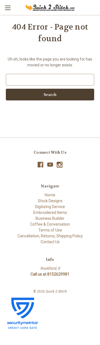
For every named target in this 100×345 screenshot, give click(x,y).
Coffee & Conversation (50, 224)
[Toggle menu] (7, 7)
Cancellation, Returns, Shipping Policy (50, 236)
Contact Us (50, 242)
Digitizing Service (50, 206)
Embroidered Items (50, 212)
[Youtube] (50, 165)
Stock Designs (50, 201)
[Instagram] (59, 165)
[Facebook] (40, 165)
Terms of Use (50, 230)
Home (50, 195)
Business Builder (50, 218)
